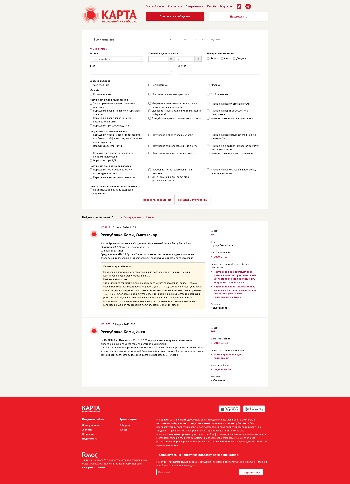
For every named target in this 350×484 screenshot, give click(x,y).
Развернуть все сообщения (139, 217)
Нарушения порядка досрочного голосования (229, 112)
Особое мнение (220, 94)
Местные (216, 85)
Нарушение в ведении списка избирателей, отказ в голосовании (235, 147)
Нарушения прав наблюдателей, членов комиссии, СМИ (233, 136)
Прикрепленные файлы (221, 53)
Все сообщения (155, 6)
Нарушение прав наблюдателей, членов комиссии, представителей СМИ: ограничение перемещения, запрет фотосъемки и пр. (235, 277)
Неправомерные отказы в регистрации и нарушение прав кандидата (175, 105)
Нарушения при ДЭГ (104, 160)
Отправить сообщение (175, 16)
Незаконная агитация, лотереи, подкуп (173, 153)
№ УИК (182, 66)
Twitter (123, 429)
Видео (214, 58)
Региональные (160, 85)
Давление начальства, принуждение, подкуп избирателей (177, 112)
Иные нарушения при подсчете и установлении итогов (170, 178)
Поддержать (238, 16)
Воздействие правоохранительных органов (176, 118)
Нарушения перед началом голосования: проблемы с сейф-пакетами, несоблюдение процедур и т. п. (118, 138)
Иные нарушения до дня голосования (232, 118)
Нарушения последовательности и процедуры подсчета (112, 171)
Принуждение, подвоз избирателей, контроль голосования (113, 154)
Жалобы (211, 6)
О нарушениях (194, 6)
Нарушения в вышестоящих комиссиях (115, 177)
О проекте (226, 6)
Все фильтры (100, 48)
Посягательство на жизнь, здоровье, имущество (113, 191)
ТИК (92, 66)
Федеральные (101, 85)
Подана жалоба (102, 94)
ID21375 (105, 324)
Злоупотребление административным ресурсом (114, 105)
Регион (94, 53)
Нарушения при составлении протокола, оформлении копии (233, 171)
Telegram (125, 425)
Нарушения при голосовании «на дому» (174, 145)
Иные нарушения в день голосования (232, 153)
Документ (241, 58)
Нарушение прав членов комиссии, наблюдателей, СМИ (113, 119)
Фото (227, 58)
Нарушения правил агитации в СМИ (230, 103)
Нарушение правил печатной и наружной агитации (116, 112)
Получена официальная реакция (170, 94)
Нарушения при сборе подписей (111, 125)
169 (213, 331)
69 (212, 234)
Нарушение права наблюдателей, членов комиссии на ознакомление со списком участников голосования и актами (235, 292)
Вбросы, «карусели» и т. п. (107, 145)
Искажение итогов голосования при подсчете (172, 171)
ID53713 (105, 227)
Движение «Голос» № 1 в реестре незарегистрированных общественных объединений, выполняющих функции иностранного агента (114, 463)
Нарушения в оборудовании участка (172, 135)
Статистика (175, 6)
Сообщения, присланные (163, 53)
